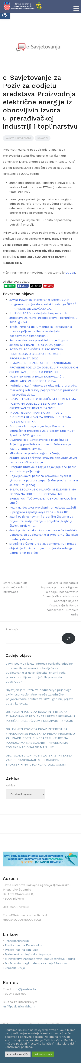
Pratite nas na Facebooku (23, 945)
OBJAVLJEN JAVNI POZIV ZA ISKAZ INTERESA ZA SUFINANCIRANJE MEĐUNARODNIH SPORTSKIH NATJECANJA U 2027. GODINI (39, 760)
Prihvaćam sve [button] (43, 1054)
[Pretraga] (68, 638)
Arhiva (10, 785)
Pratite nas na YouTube (21, 950)
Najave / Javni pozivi (18, 138)
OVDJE (70, 272)
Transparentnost (17, 941)
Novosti (42, 138)
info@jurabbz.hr (24, 989)
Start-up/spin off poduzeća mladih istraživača (15, 587)
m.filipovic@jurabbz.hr (19, 1006)
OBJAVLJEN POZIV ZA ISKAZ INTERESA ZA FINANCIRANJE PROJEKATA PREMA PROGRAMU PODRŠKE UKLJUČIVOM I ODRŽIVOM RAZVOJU (40, 716)
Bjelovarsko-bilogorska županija (28, 954)
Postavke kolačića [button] (17, 1054)
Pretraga (12, 629)
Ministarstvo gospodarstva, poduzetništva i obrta (40, 959)
